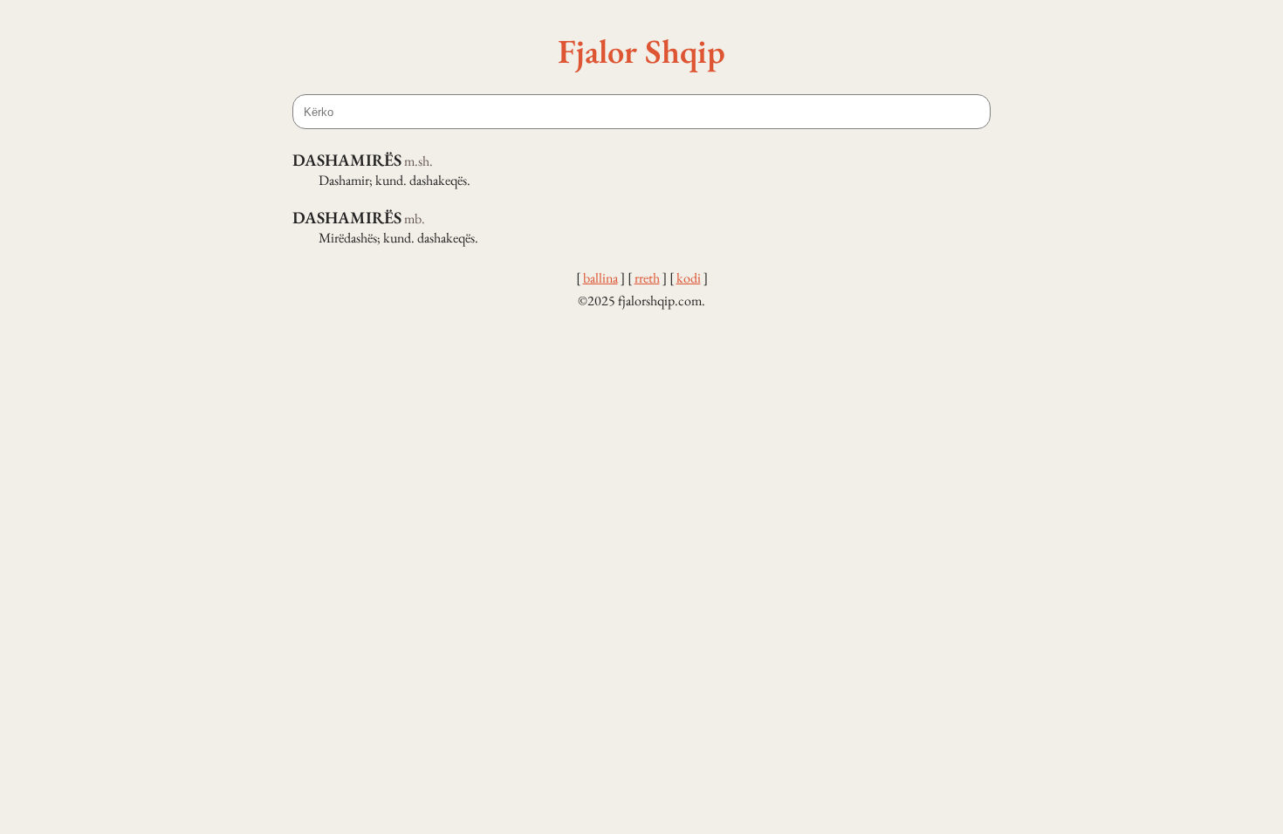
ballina (600, 278)
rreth (647, 278)
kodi (688, 278)
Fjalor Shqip (641, 50)
